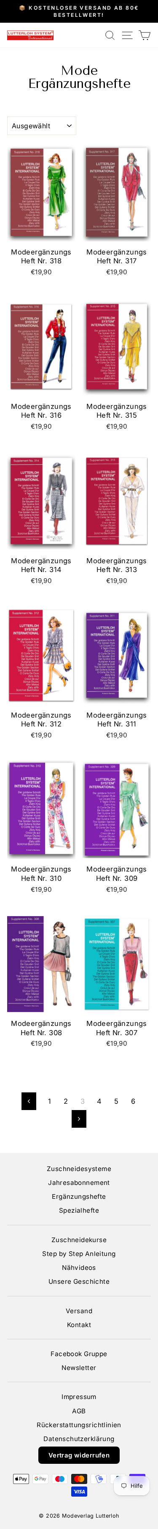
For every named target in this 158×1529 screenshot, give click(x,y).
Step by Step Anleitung (78, 1254)
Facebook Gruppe (79, 1354)
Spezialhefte (79, 1210)
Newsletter (79, 1368)
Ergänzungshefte (79, 1196)
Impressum (79, 1397)
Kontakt (79, 1325)
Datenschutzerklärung (78, 1439)
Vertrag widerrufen (79, 1455)
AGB (79, 1411)
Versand (79, 1311)
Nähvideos (79, 1268)
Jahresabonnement (79, 1183)
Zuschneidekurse (79, 1240)
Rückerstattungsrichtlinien (79, 1425)
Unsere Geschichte (79, 1281)
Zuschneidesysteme (79, 1169)
